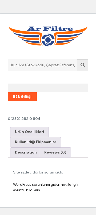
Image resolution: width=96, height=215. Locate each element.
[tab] (29, 132)
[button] (48, 88)
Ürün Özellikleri (29, 132)
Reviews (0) (55, 152)
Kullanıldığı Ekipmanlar (35, 142)
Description (26, 152)
